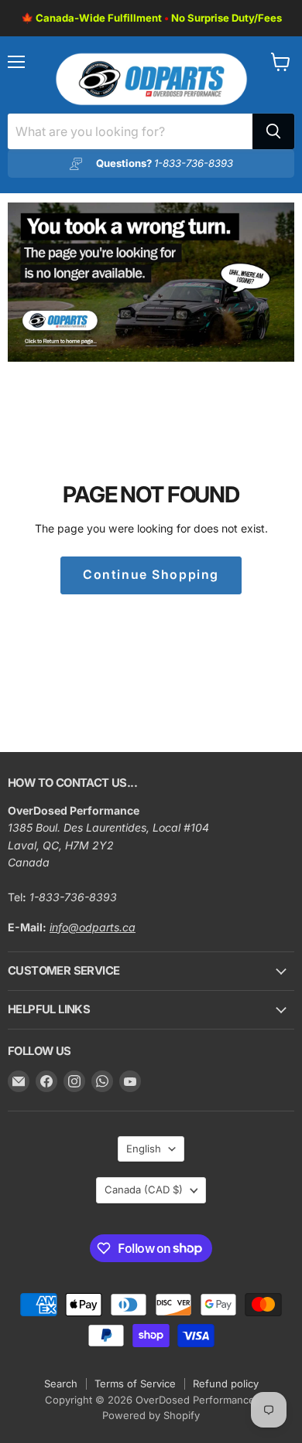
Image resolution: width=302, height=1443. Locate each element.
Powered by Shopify (151, 1415)
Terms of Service (135, 1383)
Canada (144, 1189)
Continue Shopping (151, 574)
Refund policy (226, 1383)
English (143, 1148)
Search (60, 1383)
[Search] (273, 131)
